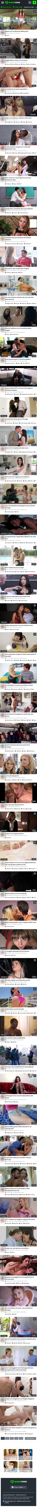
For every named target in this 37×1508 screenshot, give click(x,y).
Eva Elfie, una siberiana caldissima (16, 1312)
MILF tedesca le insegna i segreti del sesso (20, 1219)
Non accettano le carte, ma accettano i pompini (19, 1309)
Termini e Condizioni (13, 1497)
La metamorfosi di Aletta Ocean (16, 749)
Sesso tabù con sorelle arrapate (16, 332)
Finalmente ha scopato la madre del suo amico (19, 715)
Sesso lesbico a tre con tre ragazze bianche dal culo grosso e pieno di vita (20, 863)
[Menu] (2, 2)
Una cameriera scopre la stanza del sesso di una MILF (20, 655)
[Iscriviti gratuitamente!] (34, 2)
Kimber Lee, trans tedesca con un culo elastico (17, 1400)
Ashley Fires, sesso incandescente (17, 687)
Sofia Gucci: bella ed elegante (15, 392)
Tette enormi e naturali (13, 181)
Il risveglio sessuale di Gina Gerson (17, 951)
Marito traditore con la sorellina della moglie (18, 329)
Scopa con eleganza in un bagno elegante (19, 1399)
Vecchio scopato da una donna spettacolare (20, 1339)
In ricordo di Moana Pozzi (14, 806)
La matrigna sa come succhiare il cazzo (19, 685)
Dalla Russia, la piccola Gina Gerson (17, 953)
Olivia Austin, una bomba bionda (16, 1341)
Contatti (5, 1497)
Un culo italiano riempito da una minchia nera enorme (19, 298)
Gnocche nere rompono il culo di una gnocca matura (20, 1429)
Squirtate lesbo (11, 91)
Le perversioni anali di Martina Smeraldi (17, 478)
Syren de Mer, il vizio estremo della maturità (17, 1431)
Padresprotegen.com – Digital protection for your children (17, 1501)
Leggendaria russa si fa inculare (16, 60)
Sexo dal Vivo (7, 7)
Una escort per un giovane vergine (17, 268)
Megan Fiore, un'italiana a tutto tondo (17, 301)
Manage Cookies (21, 1498)
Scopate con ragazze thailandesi (16, 598)
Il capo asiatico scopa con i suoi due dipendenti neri (17, 148)
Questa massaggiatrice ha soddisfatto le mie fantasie (19, 1278)
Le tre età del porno (12, 776)
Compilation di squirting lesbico (16, 89)
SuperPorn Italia (29, 7)
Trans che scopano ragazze (14, 924)
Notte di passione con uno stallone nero (19, 625)
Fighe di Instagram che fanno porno (17, 1099)
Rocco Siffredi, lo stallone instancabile (17, 62)
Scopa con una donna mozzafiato (17, 1248)
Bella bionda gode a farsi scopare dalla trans (20, 922)
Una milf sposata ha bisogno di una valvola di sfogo (20, 507)
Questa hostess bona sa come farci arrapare (17, 746)
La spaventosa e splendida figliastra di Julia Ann (20, 538)
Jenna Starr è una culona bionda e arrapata (17, 866)
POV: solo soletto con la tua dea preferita (17, 361)
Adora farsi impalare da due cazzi (16, 448)
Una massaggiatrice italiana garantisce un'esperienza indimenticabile (19, 1369)
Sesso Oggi (18, 7)
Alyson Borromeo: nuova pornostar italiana (17, 658)
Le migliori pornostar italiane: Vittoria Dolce (17, 982)
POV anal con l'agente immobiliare (17, 477)
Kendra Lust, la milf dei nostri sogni (17, 718)
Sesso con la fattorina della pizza (16, 31)
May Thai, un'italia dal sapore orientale (17, 151)
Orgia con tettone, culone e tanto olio (18, 118)
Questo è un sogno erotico (14, 834)
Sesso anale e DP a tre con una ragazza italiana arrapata (19, 389)
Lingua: (18, 1487)
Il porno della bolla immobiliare (15, 1040)
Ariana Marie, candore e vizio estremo (17, 1250)
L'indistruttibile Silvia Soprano (15, 1068)
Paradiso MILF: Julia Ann (13, 540)
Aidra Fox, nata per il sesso (14, 627)
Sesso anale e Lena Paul (13, 421)
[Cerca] (30, 2)
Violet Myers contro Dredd (14, 1009)
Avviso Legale (22, 1497)
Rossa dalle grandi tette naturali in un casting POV (18, 1128)
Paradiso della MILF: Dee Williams (16, 777)
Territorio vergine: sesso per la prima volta (17, 270)
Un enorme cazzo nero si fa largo (16, 419)
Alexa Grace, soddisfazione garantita (17, 1221)
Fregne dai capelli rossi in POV (15, 1130)
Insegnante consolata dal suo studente (19, 209)
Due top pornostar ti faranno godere (18, 359)
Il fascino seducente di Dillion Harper (17, 835)
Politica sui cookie (11, 1498)
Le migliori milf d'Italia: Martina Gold (17, 569)
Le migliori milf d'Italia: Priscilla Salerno (17, 895)
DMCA (27, 1498)
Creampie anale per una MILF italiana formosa (18, 1159)
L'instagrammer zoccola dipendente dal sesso (19, 1097)
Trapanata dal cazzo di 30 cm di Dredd (17, 1011)
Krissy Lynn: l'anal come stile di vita (17, 509)
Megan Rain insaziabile (13, 450)
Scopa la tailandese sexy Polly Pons (17, 596)
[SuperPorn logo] (12, 3)
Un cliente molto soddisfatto (15, 1038)
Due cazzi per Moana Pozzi (14, 805)
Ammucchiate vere (12, 120)
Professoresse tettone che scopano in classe (17, 210)
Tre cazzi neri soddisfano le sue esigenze (19, 1067)
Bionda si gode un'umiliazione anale (17, 980)
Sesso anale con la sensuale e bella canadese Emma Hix (17, 1189)
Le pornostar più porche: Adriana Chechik (17, 241)
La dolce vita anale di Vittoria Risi (16, 1161)
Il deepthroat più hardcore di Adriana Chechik (18, 239)
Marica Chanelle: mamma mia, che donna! (17, 1372)
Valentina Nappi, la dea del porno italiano (17, 1281)
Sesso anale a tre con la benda (15, 893)
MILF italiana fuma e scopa (14, 568)
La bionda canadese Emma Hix (15, 1192)
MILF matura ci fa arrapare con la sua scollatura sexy (18, 179)
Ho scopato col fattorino (14, 33)
